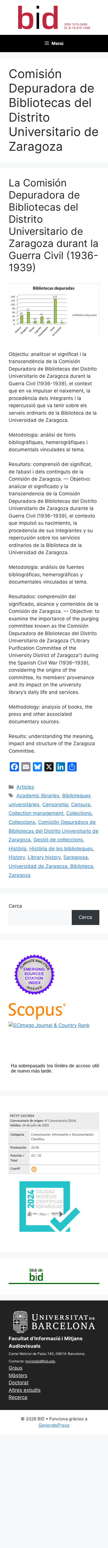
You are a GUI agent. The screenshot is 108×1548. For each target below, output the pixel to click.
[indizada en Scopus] (37, 1018)
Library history (44, 857)
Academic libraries (37, 795)
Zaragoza (20, 875)
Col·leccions (22, 822)
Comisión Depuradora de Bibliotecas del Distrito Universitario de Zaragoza (53, 831)
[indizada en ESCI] (34, 999)
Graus (15, 1368)
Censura (80, 804)
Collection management (36, 813)
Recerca (18, 1397)
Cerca (15, 906)
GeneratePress (54, 1425)
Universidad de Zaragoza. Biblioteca (51, 866)
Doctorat (19, 1382)
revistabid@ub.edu (40, 1361)
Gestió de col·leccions (58, 840)
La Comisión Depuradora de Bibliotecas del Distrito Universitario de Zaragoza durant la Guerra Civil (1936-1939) (53, 225)
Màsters (18, 1375)
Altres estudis (25, 1390)
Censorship (55, 804)
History (17, 857)
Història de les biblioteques (61, 849)
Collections (79, 813)
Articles (25, 787)
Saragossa (75, 857)
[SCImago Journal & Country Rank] (49, 1025)
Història (17, 849)
